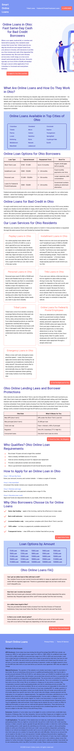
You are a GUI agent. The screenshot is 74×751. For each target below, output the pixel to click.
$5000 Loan (57, 556)
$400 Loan (45, 550)
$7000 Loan (25, 559)
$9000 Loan (46, 559)
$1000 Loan (57, 553)
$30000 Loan (46, 562)
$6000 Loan (14, 559)
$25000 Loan (36, 562)
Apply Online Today (63, 537)
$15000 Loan (14, 562)
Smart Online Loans (5, 8)
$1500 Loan (14, 556)
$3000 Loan (35, 556)
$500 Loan (56, 550)
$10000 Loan (57, 559)
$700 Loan (24, 553)
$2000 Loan (25, 556)
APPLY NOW (67, 8)
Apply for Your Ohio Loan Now (18, 73)
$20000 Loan (25, 562)
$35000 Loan (57, 562)
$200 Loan (24, 550)
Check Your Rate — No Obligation (59, 439)
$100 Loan (13, 550)
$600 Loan (13, 553)
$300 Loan (35, 550)
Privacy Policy (49, 642)
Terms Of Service (62, 642)
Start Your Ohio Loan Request (60, 628)
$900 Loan (45, 553)
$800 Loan (35, 553)
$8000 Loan (35, 559)
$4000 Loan (46, 556)
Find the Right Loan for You (61, 382)
